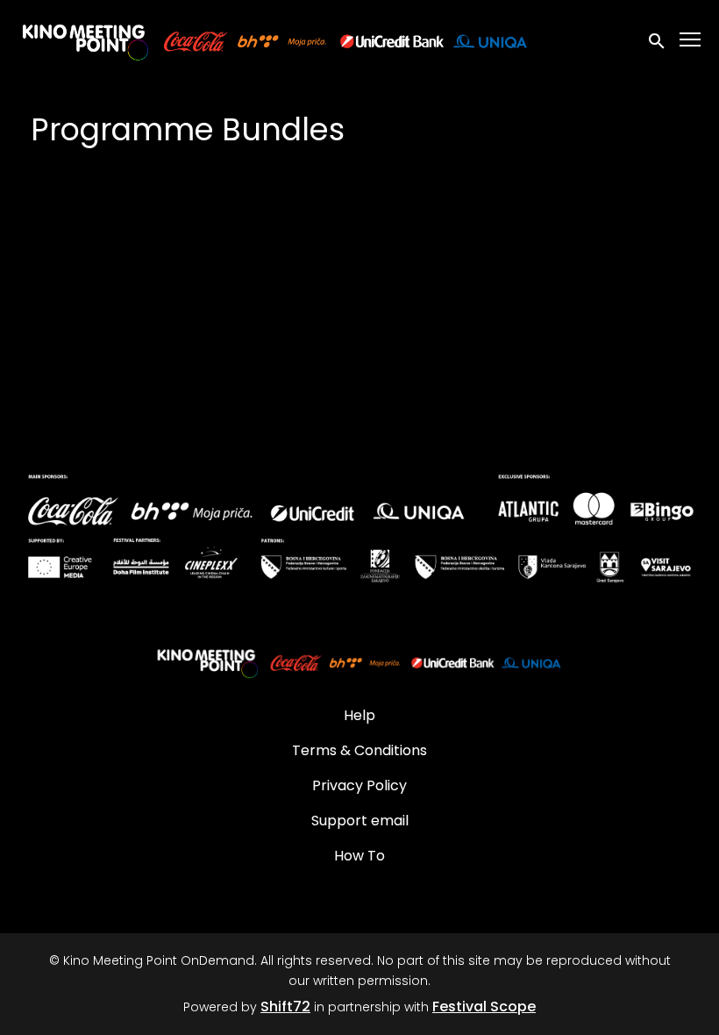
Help (359, 715)
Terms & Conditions (359, 750)
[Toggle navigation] (690, 40)
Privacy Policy (359, 785)
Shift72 (285, 1006)
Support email (360, 820)
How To (359, 856)
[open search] (657, 39)
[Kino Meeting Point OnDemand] (359, 661)
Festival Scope (484, 1006)
